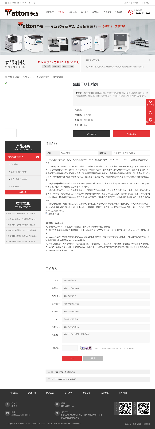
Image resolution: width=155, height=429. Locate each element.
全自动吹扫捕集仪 (42, 77)
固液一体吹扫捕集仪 (19, 179)
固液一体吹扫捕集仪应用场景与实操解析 (23, 241)
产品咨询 (91, 133)
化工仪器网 (137, 424)
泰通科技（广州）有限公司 (25, 3)
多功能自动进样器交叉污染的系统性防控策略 (24, 236)
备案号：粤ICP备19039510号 (58, 424)
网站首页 (50, 12)
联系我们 (145, 3)
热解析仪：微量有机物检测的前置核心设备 (24, 225)
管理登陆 (146, 424)
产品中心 (61, 12)
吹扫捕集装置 (16, 186)
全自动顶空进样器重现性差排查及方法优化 (24, 213)
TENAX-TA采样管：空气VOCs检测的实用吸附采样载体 (24, 230)
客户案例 (84, 12)
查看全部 (23, 192)
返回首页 (127, 3)
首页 (18, 77)
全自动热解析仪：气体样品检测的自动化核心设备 (24, 219)
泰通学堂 (96, 12)
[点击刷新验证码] (86, 348)
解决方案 (73, 12)
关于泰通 (107, 12)
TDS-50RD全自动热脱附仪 (65, 372)
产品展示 (26, 77)
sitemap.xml (76, 424)
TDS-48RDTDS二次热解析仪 (66, 379)
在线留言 (136, 3)
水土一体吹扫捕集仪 (19, 172)
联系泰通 (118, 12)
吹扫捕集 (14, 164)
